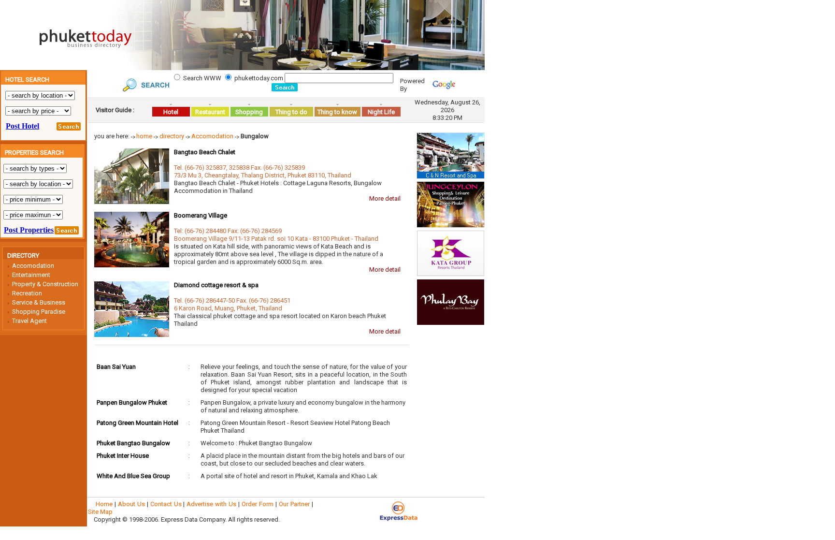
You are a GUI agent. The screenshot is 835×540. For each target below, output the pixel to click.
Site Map (100, 511)
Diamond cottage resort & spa (216, 285)
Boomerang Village (200, 215)
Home (104, 504)
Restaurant (210, 112)
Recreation (27, 293)
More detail (385, 198)
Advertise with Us (211, 504)
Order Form (258, 504)
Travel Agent (29, 320)
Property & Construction (45, 284)
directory (171, 136)
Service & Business (38, 302)
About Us (131, 504)
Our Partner (294, 504)
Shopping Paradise (38, 311)
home (144, 136)
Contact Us (166, 504)
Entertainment (31, 274)
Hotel (170, 112)
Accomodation (33, 265)
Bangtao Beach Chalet (204, 152)
